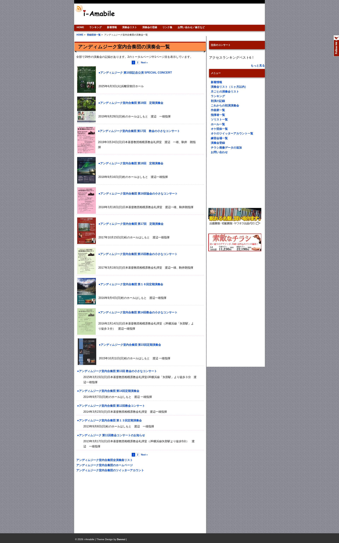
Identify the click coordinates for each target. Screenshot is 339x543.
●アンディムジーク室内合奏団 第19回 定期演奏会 (130, 102)
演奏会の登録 (149, 27)
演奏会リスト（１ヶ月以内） (229, 86)
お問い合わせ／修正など (191, 27)
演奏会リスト (129, 27)
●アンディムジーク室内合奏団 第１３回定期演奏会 (109, 420)
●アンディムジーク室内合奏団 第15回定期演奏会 (130, 344)
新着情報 (112, 27)
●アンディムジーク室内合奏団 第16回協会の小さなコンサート (138, 193)
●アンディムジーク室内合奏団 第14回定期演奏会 (108, 390)
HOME (80, 27)
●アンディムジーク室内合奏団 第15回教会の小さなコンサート (137, 253)
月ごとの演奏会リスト (225, 91)
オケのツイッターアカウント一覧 (232, 133)
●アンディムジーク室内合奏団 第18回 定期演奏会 (130, 163)
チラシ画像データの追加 (226, 147)
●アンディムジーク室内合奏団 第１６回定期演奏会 (131, 284)
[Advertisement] (193, 14)
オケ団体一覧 (219, 128)
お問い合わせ (219, 152)
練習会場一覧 (219, 138)
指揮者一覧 (218, 114)
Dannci (121, 539)
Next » (144, 62)
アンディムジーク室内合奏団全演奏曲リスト (104, 459)
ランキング (95, 27)
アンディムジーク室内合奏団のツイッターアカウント (110, 470)
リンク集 (167, 27)
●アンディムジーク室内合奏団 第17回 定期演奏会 (131, 223)
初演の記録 (218, 100)
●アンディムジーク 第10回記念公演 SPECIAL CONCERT (135, 72)
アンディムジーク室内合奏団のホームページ (104, 465)
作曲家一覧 (218, 110)
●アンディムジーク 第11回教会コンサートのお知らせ (111, 435)
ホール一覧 (218, 124)
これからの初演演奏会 (225, 105)
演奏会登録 (218, 142)
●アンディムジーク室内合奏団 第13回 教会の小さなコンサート (117, 371)
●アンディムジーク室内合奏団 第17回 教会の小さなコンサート (139, 130)
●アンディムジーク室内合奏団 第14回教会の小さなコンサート (137, 312)
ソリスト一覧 (219, 119)
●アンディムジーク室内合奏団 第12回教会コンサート (111, 405)
